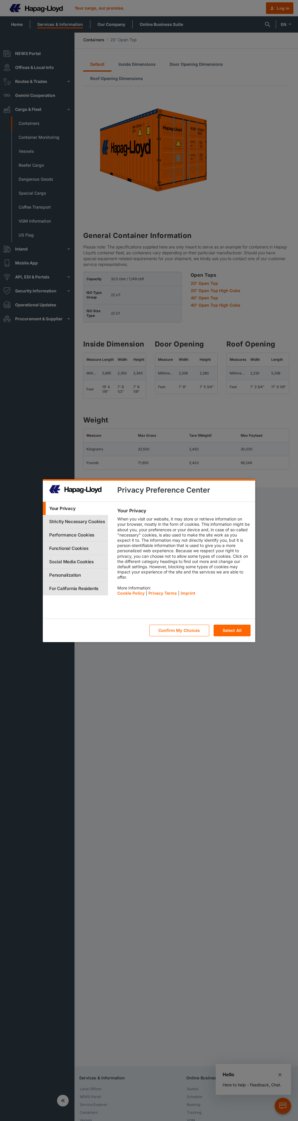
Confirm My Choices (179, 630)
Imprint (188, 593)
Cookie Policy (131, 593)
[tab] (75, 508)
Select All (232, 630)
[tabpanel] (183, 553)
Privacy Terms (162, 593)
